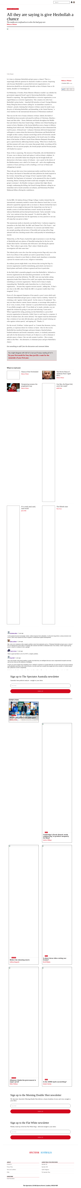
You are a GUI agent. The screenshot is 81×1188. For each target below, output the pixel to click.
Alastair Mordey (47, 1084)
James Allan (23, 510)
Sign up (40, 691)
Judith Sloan (59, 388)
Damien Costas (13, 720)
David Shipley (46, 962)
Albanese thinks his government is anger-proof (23, 1081)
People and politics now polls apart (23, 718)
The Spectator (40, 1152)
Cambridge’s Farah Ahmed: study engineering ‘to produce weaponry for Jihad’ (56, 836)
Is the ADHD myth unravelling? (55, 1082)
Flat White (14, 715)
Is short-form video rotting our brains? (54, 959)
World (46, 832)
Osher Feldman (14, 1084)
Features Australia (12, 9)
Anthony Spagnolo (14, 962)
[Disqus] (40, 650)
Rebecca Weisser (12, 24)
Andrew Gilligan (47, 840)
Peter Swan (59, 509)
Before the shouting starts (20, 960)
